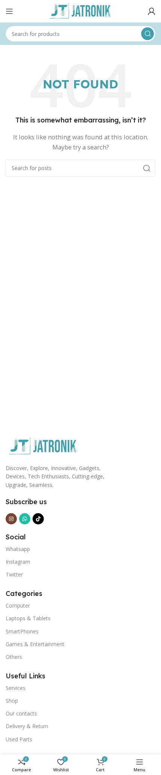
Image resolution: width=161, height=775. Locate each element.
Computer (18, 605)
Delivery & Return (27, 726)
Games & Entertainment (35, 644)
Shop (12, 700)
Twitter (14, 574)
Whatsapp (18, 549)
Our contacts (21, 713)
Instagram (18, 561)
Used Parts (19, 739)
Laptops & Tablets (28, 618)
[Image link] (43, 445)
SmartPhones (22, 631)
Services (15, 687)
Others (14, 656)
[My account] (151, 11)
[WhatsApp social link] (24, 518)
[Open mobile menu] (9, 11)
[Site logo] (80, 10)
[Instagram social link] (11, 518)
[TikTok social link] (38, 518)
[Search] (147, 33)
